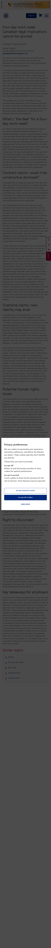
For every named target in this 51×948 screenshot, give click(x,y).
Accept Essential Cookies (25, 490)
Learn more (25, 504)
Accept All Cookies (25, 497)
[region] (25, 474)
